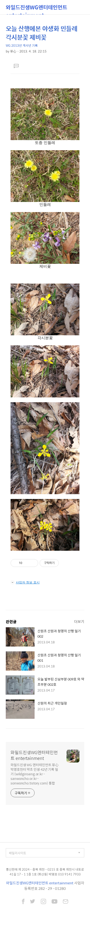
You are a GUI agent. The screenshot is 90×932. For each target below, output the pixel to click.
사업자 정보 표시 (28, 582)
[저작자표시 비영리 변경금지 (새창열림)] (65, 563)
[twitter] (32, 902)
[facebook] (23, 902)
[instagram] (43, 902)
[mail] (65, 902)
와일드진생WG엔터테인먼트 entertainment (36, 8)
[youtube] (54, 902)
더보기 (79, 621)
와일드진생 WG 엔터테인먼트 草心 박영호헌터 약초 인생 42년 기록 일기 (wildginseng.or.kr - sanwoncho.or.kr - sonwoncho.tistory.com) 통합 (35, 773)
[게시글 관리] (33, 563)
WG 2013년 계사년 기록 (22, 45)
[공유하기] (27, 563)
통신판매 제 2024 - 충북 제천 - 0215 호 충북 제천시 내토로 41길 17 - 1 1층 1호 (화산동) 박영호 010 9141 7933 (45, 872)
